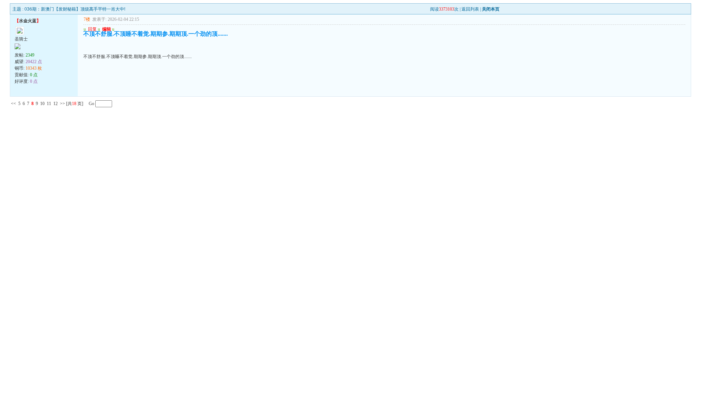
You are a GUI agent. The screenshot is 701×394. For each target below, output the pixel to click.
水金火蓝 (28, 20)
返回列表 (470, 9)
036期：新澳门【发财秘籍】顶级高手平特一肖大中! (74, 9)
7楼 (87, 19)
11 (49, 103)
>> (62, 103)
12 (55, 103)
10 (42, 103)
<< (13, 103)
